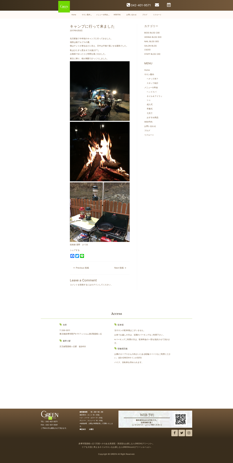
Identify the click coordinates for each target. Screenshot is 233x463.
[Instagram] (189, 433)
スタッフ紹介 (152, 83)
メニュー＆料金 (102, 15)
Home (73, 15)
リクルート (157, 15)
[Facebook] (174, 433)
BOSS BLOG (149, 32)
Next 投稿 (120, 267)
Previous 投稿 (81, 267)
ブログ (144, 15)
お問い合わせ (131, 15)
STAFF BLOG (150, 54)
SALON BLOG (150, 46)
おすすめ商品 (152, 117)
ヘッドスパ (151, 92)
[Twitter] (182, 433)
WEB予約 (117, 15)
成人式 (150, 104)
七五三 (150, 113)
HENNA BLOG (150, 37)
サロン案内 (86, 15)
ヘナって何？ (152, 78)
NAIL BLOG (149, 41)
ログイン (95, 284)
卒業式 (150, 109)
